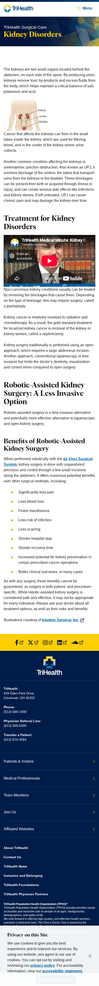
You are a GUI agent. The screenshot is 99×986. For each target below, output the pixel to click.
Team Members (16, 795)
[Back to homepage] (18, 8)
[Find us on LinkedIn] (62, 642)
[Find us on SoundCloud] (77, 642)
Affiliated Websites (19, 829)
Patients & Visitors (19, 761)
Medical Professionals (22, 778)
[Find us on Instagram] (47, 642)
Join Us (10, 812)
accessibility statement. (62, 971)
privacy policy (42, 965)
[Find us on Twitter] (33, 642)
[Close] (90, 956)
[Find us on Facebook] (19, 642)
